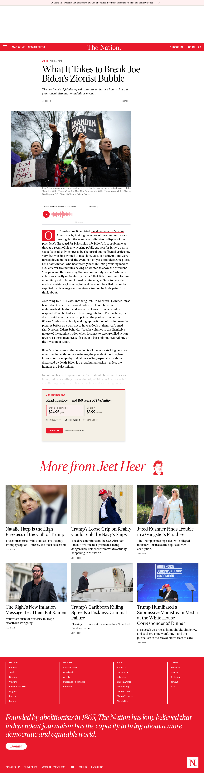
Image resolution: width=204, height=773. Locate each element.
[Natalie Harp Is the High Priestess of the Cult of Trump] (36, 504)
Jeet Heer (46, 101)
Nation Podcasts (125, 696)
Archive (67, 677)
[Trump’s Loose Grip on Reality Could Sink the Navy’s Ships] (102, 504)
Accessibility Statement (54, 767)
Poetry (12, 696)
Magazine (18, 47)
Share (125, 101)
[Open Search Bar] (199, 47)
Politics (13, 667)
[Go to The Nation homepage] (104, 47)
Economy (13, 677)
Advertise (122, 677)
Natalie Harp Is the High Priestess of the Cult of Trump (35, 531)
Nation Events (124, 681)
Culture (13, 681)
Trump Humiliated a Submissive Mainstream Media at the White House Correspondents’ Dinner (167, 615)
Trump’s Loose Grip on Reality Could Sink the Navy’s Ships (101, 531)
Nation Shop (123, 686)
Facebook (176, 667)
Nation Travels (124, 691)
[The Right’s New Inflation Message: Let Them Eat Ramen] (36, 582)
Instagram (176, 677)
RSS (173, 686)
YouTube (175, 681)
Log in (82, 430)
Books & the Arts (17, 686)
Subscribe (177, 47)
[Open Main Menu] (5, 47)
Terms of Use (30, 767)
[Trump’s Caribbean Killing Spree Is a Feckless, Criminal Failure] (102, 582)
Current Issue (70, 667)
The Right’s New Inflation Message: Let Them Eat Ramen (36, 609)
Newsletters (36, 47)
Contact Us (122, 672)
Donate (16, 746)
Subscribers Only (56, 395)
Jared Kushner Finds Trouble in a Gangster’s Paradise (165, 531)
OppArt (13, 691)
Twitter (175, 672)
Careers (83, 767)
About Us (121, 667)
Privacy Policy (146, 2)
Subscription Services (74, 681)
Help (72, 767)
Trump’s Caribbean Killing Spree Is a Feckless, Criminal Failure (99, 612)
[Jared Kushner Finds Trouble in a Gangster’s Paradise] (167, 504)
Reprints (67, 686)
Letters (12, 701)
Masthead (68, 672)
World (45, 61)
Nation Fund (97, 767)
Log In (191, 47)
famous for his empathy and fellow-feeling (69, 358)
